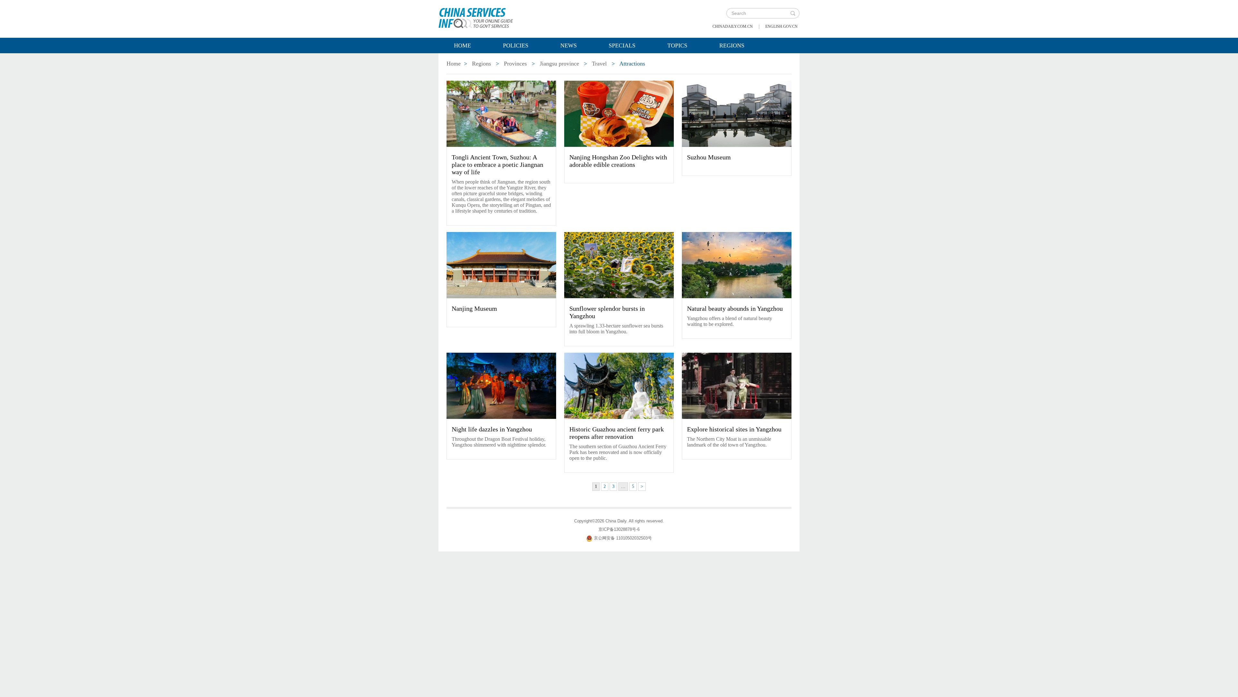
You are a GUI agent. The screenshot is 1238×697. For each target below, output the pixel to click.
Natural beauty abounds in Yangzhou (735, 308)
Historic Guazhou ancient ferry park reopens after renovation (616, 433)
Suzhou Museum (709, 157)
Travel (599, 63)
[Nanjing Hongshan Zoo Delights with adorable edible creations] (619, 113)
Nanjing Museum (474, 308)
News (568, 45)
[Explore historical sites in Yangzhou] (736, 385)
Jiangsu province (559, 63)
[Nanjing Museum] (501, 264)
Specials (622, 45)
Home (462, 45)
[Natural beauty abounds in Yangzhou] (736, 264)
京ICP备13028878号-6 (619, 529)
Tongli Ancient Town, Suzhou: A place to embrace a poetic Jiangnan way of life (497, 165)
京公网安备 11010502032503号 (623, 538)
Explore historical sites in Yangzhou (734, 429)
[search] (792, 13)
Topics (677, 45)
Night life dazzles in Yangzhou (492, 429)
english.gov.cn (781, 26)
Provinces (515, 63)
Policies (515, 45)
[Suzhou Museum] (736, 113)
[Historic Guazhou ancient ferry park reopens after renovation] (619, 385)
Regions (731, 45)
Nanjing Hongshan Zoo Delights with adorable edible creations (618, 161)
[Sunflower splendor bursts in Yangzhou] (619, 264)
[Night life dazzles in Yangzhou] (501, 385)
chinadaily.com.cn (732, 26)
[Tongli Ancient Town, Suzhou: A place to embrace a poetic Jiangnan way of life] (501, 113)
